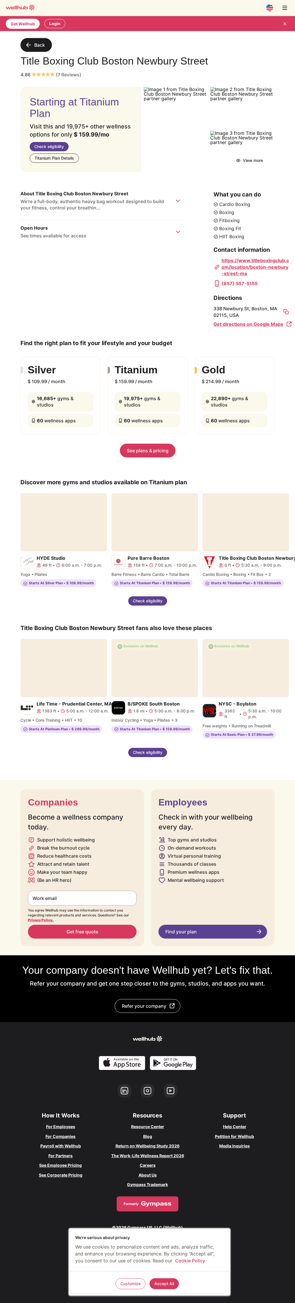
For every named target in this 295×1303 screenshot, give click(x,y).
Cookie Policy (190, 1261)
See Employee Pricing (60, 1165)
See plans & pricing (148, 450)
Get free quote (82, 932)
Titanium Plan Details (54, 158)
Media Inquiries (234, 1145)
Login (54, 23)
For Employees (60, 1126)
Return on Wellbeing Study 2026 (147, 1145)
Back (39, 45)
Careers (148, 1165)
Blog (147, 1136)
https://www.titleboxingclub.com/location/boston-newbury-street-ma (255, 267)
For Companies (60, 1136)
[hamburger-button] (284, 7)
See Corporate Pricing (60, 1174)
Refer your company (144, 1006)
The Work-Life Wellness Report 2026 (147, 1155)
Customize (130, 1283)
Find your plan (181, 932)
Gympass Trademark (147, 1184)
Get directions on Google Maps (248, 324)
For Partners (60, 1155)
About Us (148, 1174)
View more (253, 160)
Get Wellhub (23, 23)
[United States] (269, 7)
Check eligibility (49, 146)
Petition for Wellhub (234, 1136)
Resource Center (147, 1126)
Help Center (234, 1126)
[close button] (284, 23)
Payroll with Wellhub (60, 1145)
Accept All (164, 1283)
